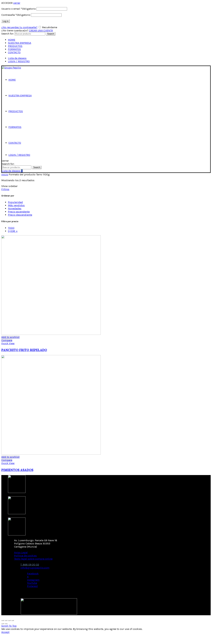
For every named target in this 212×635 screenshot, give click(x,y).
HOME (11, 39)
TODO (11, 227)
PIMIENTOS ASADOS (17, 470)
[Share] (6, 620)
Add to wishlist (10, 337)
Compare (6, 340)
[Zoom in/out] (12, 620)
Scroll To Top (9, 625)
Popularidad (15, 202)
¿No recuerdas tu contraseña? (19, 27)
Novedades (14, 208)
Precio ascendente (19, 211)
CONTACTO (14, 52)
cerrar (16, 2)
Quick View (8, 343)
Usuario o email (18, 8)
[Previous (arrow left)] (2, 623)
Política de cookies (25, 555)
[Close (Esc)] (2, 620)
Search (50, 34)
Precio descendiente (20, 214)
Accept (5, 632)
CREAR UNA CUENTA (41, 30)
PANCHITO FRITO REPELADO (24, 350)
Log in (5, 21)
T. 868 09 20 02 (29, 564)
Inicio (4, 174)
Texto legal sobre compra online (33, 558)
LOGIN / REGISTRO (19, 61)
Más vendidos (16, 205)
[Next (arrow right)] (6, 623)
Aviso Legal (21, 552)
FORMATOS (14, 49)
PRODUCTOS (15, 46)
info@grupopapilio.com (34, 567)
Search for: (7, 33)
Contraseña (15, 14)
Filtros (5, 189)
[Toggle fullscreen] (9, 620)
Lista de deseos (17, 58)
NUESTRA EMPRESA (19, 42)
